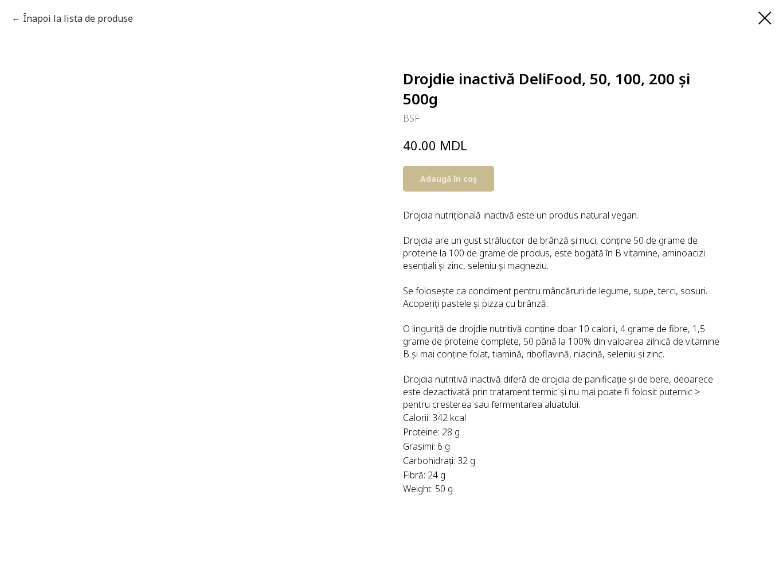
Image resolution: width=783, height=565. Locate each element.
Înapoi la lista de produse (78, 18)
